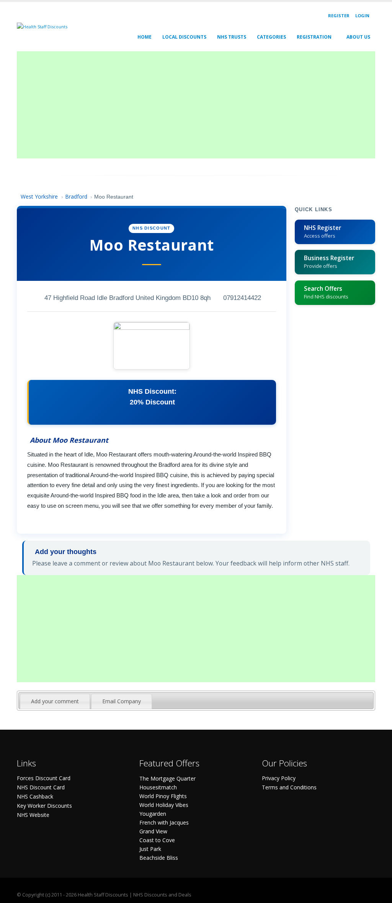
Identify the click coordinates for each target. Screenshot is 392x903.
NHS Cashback (35, 796)
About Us (358, 37)
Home (144, 37)
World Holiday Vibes (163, 804)
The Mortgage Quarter (167, 778)
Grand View (153, 831)
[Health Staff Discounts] (42, 26)
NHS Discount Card (41, 787)
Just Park (150, 848)
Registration (314, 37)
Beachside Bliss (158, 857)
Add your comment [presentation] (55, 701)
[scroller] (378, 894)
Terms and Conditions (289, 787)
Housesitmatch (158, 787)
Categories (271, 37)
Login (362, 15)
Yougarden (152, 813)
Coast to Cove (157, 840)
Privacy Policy (279, 778)
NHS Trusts (231, 37)
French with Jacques (164, 822)
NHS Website (33, 814)
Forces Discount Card (43, 778)
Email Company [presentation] (121, 701)
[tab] (55, 701)
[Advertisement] (196, 104)
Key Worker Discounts (44, 805)
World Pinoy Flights (163, 796)
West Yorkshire (39, 196)
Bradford (76, 196)
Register (339, 15)
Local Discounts (184, 37)
